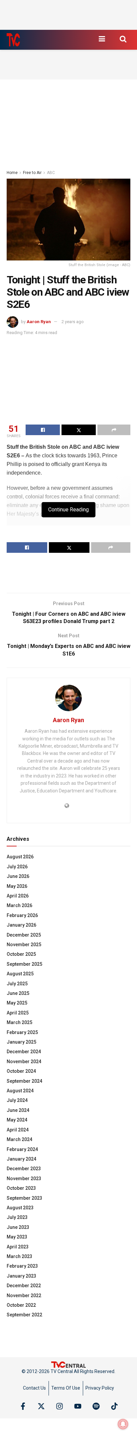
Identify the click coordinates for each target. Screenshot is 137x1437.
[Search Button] (123, 38)
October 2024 (21, 1071)
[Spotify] (96, 1406)
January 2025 (21, 1042)
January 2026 (21, 925)
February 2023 (22, 1266)
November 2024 (24, 1061)
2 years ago (73, 321)
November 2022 (24, 1295)
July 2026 (17, 866)
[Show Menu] (101, 38)
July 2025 (17, 983)
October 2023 (21, 1188)
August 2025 (20, 973)
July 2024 (17, 1100)
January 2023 (21, 1276)
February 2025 (22, 1032)
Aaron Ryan (39, 321)
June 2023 (18, 1227)
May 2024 (17, 1119)
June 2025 (18, 993)
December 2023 (24, 1168)
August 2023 (20, 1207)
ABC (51, 172)
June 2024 (18, 1110)
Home (12, 172)
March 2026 (19, 905)
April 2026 (18, 895)
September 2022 (24, 1314)
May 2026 (17, 886)
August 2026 (20, 856)
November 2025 (24, 944)
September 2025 (24, 964)
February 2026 (22, 915)
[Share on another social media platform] (113, 430)
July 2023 (17, 1217)
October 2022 (21, 1305)
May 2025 (17, 1003)
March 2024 (19, 1139)
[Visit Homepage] (13, 39)
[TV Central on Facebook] (23, 1406)
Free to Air (32, 172)
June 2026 (18, 876)
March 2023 (19, 1256)
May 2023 (17, 1236)
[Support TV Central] (68, 1364)
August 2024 (20, 1090)
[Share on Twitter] (79, 430)
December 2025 (24, 935)
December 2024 (24, 1051)
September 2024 (24, 1081)
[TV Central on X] (41, 1406)
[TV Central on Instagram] (59, 1406)
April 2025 (18, 1012)
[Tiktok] (114, 1406)
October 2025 (21, 954)
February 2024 (22, 1149)
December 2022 (24, 1285)
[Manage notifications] (123, 1424)
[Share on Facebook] (43, 430)
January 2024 (21, 1159)
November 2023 (24, 1178)
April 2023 (18, 1246)
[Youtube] (77, 1406)
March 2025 (19, 1022)
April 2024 (18, 1129)
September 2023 (24, 1198)
